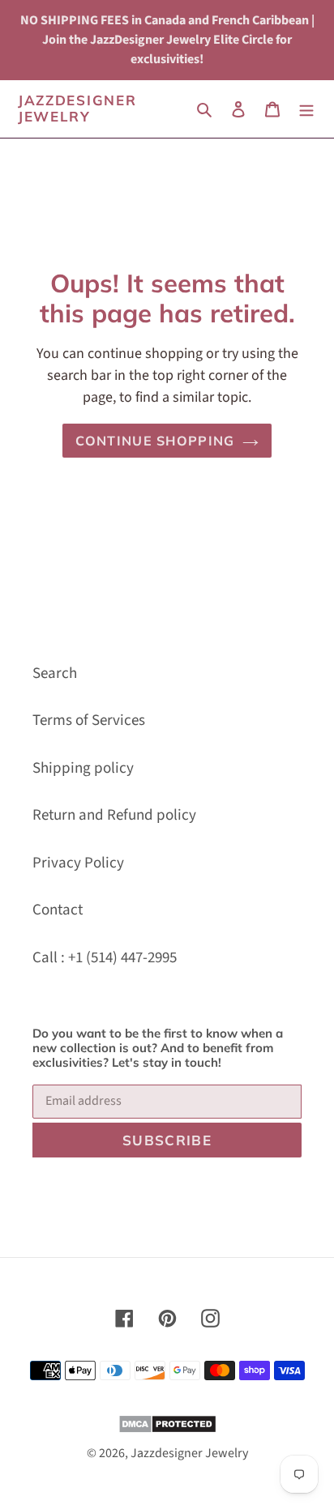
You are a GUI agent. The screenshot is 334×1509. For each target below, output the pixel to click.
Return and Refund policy (114, 815)
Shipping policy (83, 768)
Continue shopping (155, 441)
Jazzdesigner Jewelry (77, 108)
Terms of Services (88, 720)
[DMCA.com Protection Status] (167, 1429)
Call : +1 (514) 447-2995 (104, 958)
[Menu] (306, 109)
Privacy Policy (78, 863)
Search (54, 673)
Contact (57, 910)
